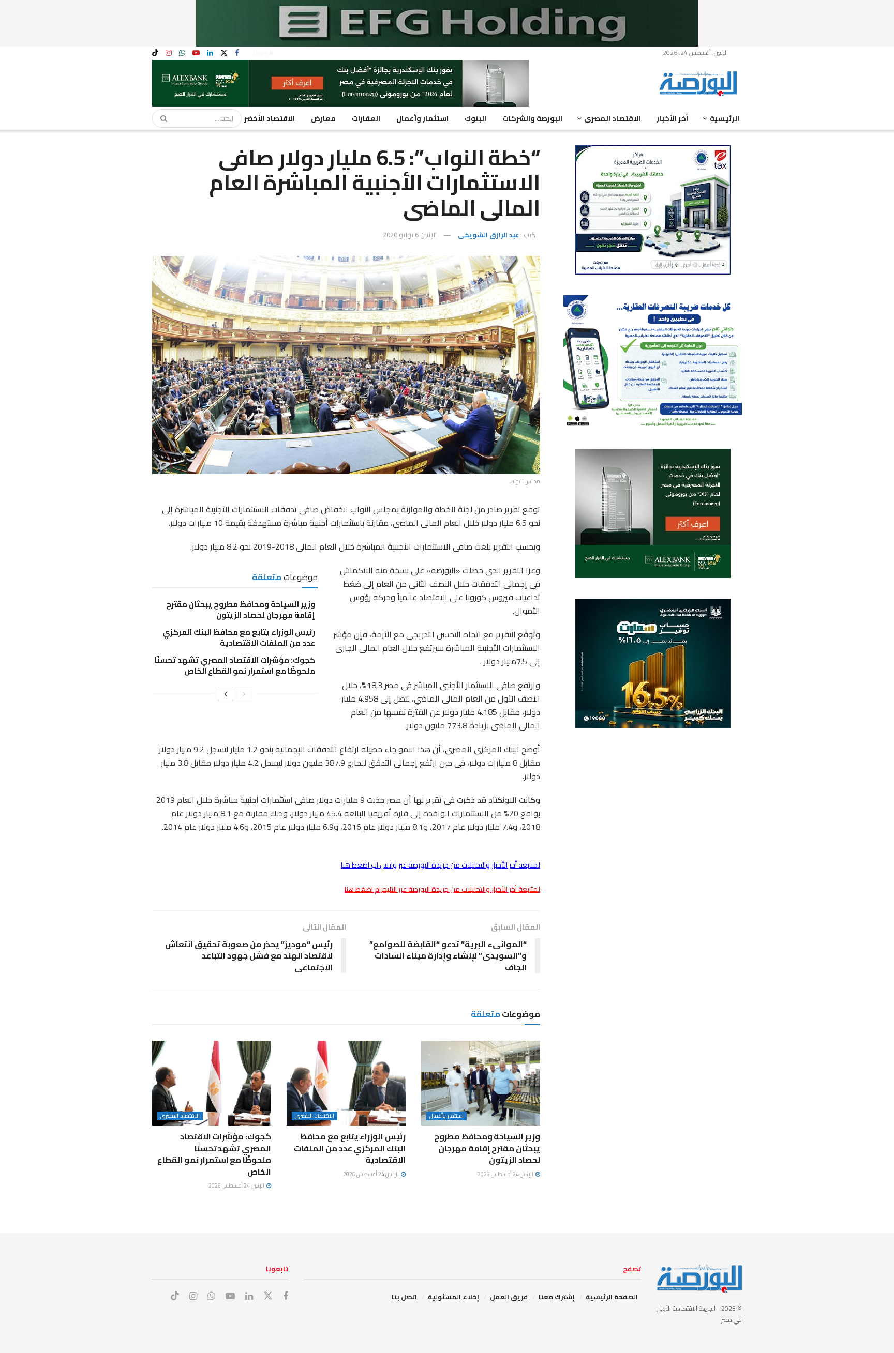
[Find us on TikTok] (155, 53)
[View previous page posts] (244, 694)
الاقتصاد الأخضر (269, 118)
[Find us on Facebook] (237, 53)
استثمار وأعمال (422, 118)
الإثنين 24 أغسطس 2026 (506, 1174)
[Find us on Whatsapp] (182, 53)
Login (261, 52)
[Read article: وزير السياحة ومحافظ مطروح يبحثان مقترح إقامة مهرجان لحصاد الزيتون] (480, 1083)
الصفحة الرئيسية (612, 1296)
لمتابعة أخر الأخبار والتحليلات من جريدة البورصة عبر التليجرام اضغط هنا (442, 889)
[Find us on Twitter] (224, 53)
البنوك (475, 118)
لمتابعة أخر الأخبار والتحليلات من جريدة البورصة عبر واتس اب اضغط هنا (440, 865)
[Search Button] (160, 118)
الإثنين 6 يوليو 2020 (410, 235)
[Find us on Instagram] (169, 53)
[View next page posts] (225, 694)
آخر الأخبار (672, 118)
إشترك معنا (557, 1296)
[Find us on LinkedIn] (210, 53)
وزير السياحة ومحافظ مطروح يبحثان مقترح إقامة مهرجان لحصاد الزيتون (240, 609)
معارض (323, 118)
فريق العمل (509, 1296)
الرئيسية (724, 118)
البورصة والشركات (532, 118)
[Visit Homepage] (700, 83)
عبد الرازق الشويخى (488, 235)
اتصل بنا (404, 1296)
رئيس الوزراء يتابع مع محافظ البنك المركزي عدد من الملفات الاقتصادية (238, 637)
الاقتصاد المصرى (612, 118)
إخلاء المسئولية (453, 1296)
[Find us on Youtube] (196, 53)
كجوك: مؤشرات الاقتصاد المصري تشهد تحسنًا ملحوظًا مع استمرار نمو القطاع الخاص (234, 665)
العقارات (366, 118)
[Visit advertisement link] (447, 23)
